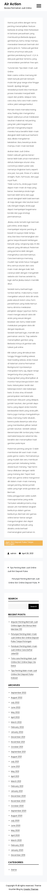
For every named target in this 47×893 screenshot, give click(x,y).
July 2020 (15, 820)
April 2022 (15, 717)
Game (14, 869)
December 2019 (18, 855)
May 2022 (15, 712)
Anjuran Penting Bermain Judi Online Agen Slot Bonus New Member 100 (24, 625)
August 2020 (16, 815)
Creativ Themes (31, 889)
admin (13, 553)
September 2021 (18, 751)
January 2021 (17, 791)
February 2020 (17, 845)
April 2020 (15, 835)
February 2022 (17, 727)
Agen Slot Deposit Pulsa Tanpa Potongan (19, 543)
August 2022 (16, 697)
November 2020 (18, 801)
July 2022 (15, 702)
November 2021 (18, 742)
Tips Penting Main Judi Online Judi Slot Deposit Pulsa (22, 569)
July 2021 (15, 761)
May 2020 (15, 830)
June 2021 (15, 766)
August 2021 (16, 756)
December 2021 (18, 737)
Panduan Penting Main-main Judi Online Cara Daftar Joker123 (24, 650)
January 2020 (17, 850)
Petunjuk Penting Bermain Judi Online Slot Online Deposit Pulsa (23, 581)
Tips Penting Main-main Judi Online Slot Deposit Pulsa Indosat (24, 674)
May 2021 (15, 771)
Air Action (12, 4)
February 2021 (17, 786)
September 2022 (18, 692)
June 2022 (15, 707)
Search (13, 598)
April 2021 (15, 776)
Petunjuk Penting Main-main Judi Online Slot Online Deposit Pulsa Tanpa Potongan (25, 638)
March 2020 (16, 840)
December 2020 (18, 796)
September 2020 (18, 810)
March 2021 (16, 781)
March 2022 (16, 722)
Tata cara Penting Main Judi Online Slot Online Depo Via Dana (23, 662)
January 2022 (17, 732)
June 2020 (15, 825)
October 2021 (17, 746)
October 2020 (17, 806)
